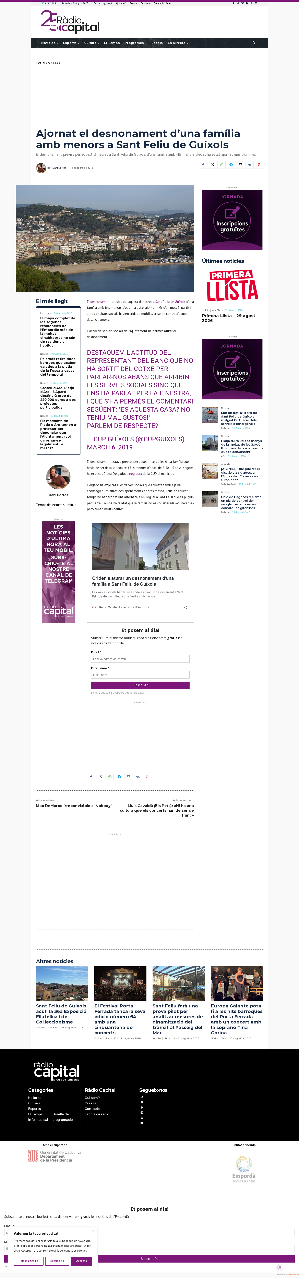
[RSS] (141, 1108)
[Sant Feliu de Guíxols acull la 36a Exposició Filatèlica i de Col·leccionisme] (62, 983)
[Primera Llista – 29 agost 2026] (232, 286)
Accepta (81, 1261)
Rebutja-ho (57, 1261)
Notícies (44, 354)
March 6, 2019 (110, 447)
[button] (253, 43)
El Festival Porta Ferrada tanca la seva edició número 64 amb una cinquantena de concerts (119, 1019)
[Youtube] (256, 3)
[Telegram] (247, 3)
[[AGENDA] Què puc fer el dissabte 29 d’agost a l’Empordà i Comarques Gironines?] (210, 471)
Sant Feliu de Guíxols (48, 63)
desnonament (100, 302)
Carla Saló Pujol (228, 484)
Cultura (98, 1038)
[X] (212, 165)
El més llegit (52, 301)
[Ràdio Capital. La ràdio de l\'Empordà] (70, 22)
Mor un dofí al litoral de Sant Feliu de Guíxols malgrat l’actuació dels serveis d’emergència (239, 418)
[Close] (93, 1230)
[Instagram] (238, 3)
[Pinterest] (259, 165)
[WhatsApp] (221, 165)
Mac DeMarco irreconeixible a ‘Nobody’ (74, 806)
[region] (53, 1248)
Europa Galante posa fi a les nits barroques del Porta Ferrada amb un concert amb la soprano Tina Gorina (237, 1019)
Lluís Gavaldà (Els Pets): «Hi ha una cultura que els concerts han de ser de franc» (157, 811)
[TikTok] (251, 3)
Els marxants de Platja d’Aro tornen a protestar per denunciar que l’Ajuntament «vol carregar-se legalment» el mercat (58, 434)
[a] (108, 1071)
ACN (223, 456)
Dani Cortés (59, 168)
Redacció (225, 428)
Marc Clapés (217, 310)
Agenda (225, 465)
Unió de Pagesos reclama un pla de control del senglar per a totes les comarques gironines (241, 502)
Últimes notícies (223, 261)
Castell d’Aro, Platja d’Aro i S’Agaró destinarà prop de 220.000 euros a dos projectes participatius (58, 397)
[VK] (250, 165)
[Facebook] (233, 3)
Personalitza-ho (28, 1261)
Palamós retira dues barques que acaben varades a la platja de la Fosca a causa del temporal (58, 366)
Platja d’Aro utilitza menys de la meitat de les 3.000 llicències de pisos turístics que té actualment (242, 446)
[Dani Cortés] (41, 168)
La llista (205, 310)
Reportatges (45, 313)
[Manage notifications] (280, 1267)
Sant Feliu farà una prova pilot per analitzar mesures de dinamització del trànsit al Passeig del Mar (178, 1019)
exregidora (134, 474)
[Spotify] (242, 3)
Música (214, 1038)
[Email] (240, 165)
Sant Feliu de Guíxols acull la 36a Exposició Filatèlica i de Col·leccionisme (61, 1014)
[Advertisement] (149, 95)
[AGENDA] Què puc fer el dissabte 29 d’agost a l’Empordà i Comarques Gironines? (240, 474)
